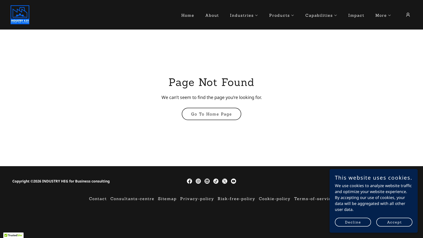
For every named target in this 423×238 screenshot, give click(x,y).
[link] (20, 14)
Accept (394, 222)
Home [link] (187, 15)
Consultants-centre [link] (132, 198)
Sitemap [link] (167, 198)
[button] (242, 15)
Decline (353, 222)
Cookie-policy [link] (275, 198)
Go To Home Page (211, 114)
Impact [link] (356, 15)
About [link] (212, 15)
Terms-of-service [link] (314, 198)
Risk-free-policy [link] (236, 198)
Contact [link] (98, 198)
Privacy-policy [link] (197, 198)
